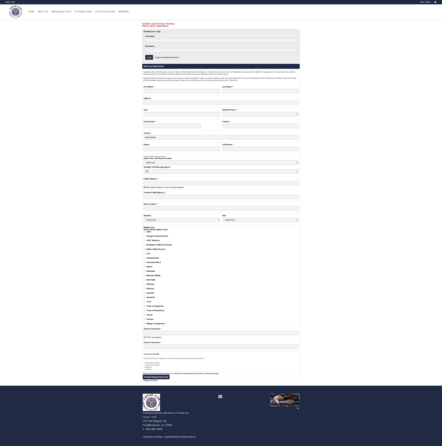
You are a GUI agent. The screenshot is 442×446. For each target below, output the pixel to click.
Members (123, 12)
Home (32, 12)
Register (428, 2)
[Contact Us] (435, 2)
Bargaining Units (61, 12)
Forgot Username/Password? (167, 57)
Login (422, 2)
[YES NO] (221, 171)
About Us (43, 12)
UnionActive (158, 437)
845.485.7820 (154, 429)
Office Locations (105, 12)
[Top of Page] (297, 408)
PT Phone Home (83, 12)
